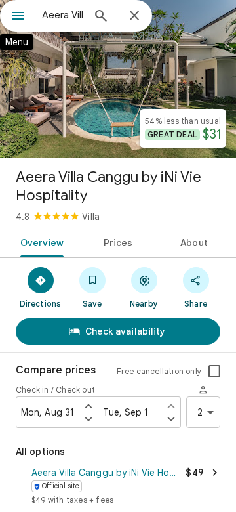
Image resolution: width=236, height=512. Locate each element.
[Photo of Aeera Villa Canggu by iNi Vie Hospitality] (118, 79)
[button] (118, 487)
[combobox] (62, 15)
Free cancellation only (159, 371)
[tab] (39, 241)
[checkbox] (214, 371)
